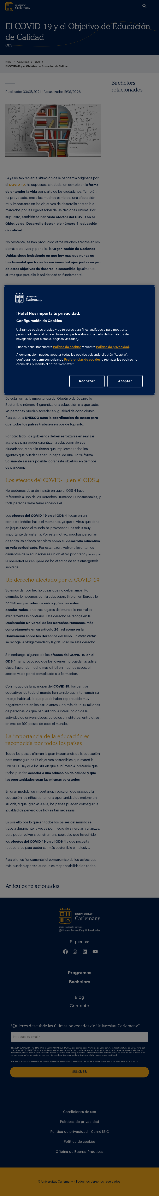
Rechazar (87, 381)
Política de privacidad (112, 347)
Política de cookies (67, 347)
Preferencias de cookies (82, 359)
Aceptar (125, 381)
